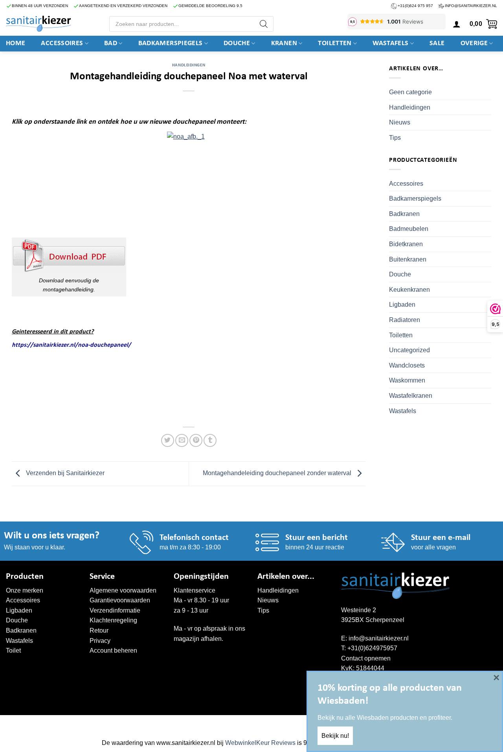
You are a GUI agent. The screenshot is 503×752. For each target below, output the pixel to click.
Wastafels (390, 43)
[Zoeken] (264, 24)
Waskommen (407, 380)
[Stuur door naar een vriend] (181, 440)
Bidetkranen (406, 244)
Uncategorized (409, 350)
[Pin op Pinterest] (195, 440)
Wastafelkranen (410, 395)
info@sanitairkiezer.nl (471, 6)
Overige (474, 43)
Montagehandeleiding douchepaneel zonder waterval (278, 473)
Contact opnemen (366, 658)
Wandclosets (407, 365)
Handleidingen (188, 65)
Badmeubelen (408, 228)
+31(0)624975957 (372, 648)
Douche (400, 274)
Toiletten (334, 43)
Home (15, 43)
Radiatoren (404, 320)
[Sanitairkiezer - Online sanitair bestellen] (38, 23)
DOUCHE (237, 43)
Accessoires (62, 43)
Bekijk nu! (335, 735)
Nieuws (399, 122)
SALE (437, 43)
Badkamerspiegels (170, 43)
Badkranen (404, 213)
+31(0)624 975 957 (415, 6)
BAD (110, 43)
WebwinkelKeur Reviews (260, 742)
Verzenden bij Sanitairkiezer (64, 473)
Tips (395, 137)
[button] (457, 24)
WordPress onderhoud (126, 723)
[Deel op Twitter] (167, 440)
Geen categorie (410, 92)
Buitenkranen (407, 259)
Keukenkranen (409, 289)
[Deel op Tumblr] (210, 440)
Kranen (284, 43)
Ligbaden (402, 304)
